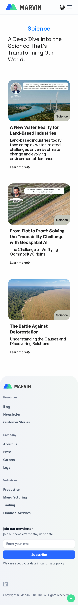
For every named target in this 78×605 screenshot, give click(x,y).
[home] (23, 7)
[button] (62, 7)
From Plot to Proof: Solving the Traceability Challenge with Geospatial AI (37, 236)
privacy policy (55, 563)
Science (62, 116)
